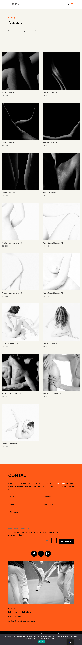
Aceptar (41, 642)
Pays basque (60, 483)
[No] (79, 639)
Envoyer (65, 541)
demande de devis (20, 486)
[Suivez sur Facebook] (34, 554)
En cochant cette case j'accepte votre (34, 533)
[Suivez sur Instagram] (48, 554)
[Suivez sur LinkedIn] (41, 554)
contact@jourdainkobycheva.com (21, 621)
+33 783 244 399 (14, 616)
